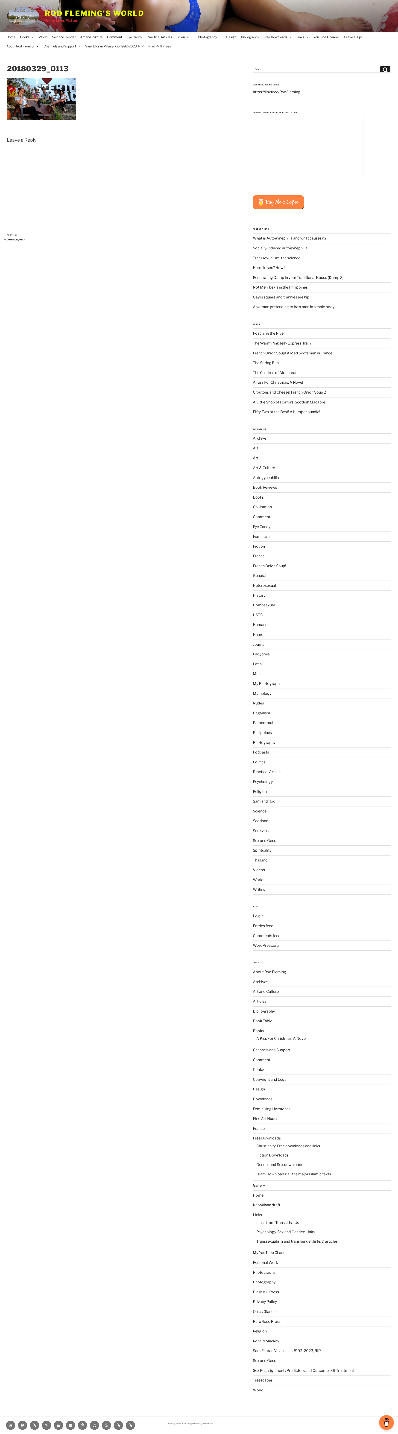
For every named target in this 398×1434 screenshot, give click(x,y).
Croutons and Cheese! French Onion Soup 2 (289, 392)
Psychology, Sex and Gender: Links (285, 1232)
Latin (257, 664)
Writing (259, 889)
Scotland (260, 821)
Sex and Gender (64, 37)
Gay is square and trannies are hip (281, 297)
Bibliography (250, 37)
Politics (259, 762)
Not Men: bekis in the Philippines (280, 287)
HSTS (258, 615)
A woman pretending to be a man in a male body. (294, 307)
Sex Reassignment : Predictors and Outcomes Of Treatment (303, 1370)
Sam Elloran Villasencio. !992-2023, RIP (114, 46)
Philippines (262, 732)
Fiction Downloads (272, 1155)
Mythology (262, 693)
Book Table (262, 1021)
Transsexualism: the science (276, 258)
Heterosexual (264, 585)
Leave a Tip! (353, 37)
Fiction (259, 546)
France (259, 556)
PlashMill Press (159, 46)
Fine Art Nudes (265, 1118)
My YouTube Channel (270, 1252)
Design (231, 37)
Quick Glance (264, 1311)
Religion (260, 791)
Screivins (261, 831)
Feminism (261, 536)
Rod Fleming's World (94, 13)
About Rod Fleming (20, 46)
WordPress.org (266, 945)
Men (256, 674)
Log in (258, 916)
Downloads (262, 1099)
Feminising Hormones (271, 1109)
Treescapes (263, 1380)
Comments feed (267, 936)
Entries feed (263, 926)
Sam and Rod (264, 801)
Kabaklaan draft (266, 1205)
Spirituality (262, 850)
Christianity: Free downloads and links (288, 1146)
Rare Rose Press (267, 1321)
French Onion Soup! (269, 566)
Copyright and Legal (270, 1079)
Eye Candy (134, 37)
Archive (259, 438)
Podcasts (261, 752)
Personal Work (265, 1262)
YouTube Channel (326, 37)
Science (183, 37)
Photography (207, 37)
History (259, 595)
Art (255, 448)
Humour (260, 634)
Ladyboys (261, 654)
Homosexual (264, 605)
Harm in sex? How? (269, 268)
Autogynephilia (266, 478)
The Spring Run (266, 363)
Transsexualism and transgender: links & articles (297, 1241)
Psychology (263, 782)
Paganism (261, 713)
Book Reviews (265, 487)
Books (24, 37)
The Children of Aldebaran (275, 373)
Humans (260, 624)
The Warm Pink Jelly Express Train (282, 343)
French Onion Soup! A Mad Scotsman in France (292, 353)
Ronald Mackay (266, 1341)
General (259, 575)
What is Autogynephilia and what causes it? (289, 238)
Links (300, 37)
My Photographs (267, 683)
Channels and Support (60, 46)
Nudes (258, 703)
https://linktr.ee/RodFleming (276, 92)
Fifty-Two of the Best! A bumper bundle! (286, 412)
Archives (260, 982)
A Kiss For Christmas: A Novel (278, 382)
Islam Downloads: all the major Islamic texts (293, 1174)
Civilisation (262, 507)
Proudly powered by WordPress (198, 1423)
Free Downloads (275, 37)
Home (10, 37)
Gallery (259, 1185)
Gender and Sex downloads (279, 1164)
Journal (259, 644)
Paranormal (263, 723)
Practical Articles (159, 37)
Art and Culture (91, 37)
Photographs (264, 1272)
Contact (260, 1069)
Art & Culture (264, 468)
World (43, 37)
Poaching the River (269, 333)
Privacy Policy (265, 1302)
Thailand (260, 860)
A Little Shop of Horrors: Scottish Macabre (289, 402)
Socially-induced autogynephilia (280, 248)
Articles (259, 1001)
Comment (114, 37)
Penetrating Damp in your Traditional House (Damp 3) (298, 277)
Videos (259, 870)
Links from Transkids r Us (277, 1223)
